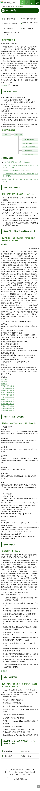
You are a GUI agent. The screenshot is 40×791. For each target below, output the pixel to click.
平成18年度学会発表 (7, 408)
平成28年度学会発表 (7, 386)
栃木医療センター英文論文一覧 (11, 33)
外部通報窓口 (13, 774)
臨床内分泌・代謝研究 (11, 23)
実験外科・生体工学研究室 (30, 23)
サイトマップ (21, 774)
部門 (14, 6)
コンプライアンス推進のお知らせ (14, 772)
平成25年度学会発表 (7, 393)
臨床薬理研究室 (8, 28)
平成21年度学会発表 (7, 401)
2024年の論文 (26, 751)
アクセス (32, 3)
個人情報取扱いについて (17, 769)
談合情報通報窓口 (29, 772)
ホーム (7, 769)
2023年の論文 (8, 756)
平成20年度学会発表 (7, 404)
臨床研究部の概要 (9, 19)
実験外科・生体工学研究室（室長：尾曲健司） (17, 170)
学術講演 (4, 381)
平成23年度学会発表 (7, 397)
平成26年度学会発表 (7, 390)
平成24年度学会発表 (7, 395)
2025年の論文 (8, 751)
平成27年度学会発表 (7, 388)
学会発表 (4, 384)
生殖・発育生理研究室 (29, 19)
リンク (28, 774)
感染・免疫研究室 (28, 28)
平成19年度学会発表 (7, 406)
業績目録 (4, 85)
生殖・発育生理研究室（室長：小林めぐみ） (17, 162)
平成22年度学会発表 (7, 399)
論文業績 (4, 379)
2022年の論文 (26, 756)
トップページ (6, 6)
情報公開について (29, 769)
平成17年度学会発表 (7, 410)
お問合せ (27, 3)
